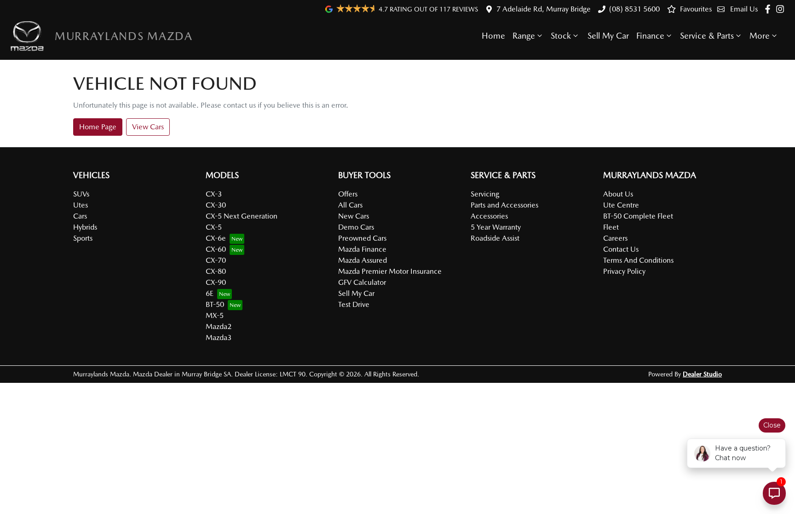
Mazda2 (218, 326)
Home (493, 35)
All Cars (350, 205)
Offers (347, 194)
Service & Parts (707, 35)
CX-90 (216, 282)
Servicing (485, 194)
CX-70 (216, 260)
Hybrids (85, 227)
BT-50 (215, 304)
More (759, 35)
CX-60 (216, 249)
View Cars (148, 126)
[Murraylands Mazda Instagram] (782, 9)
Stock (561, 35)
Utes (80, 205)
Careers (615, 238)
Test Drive (353, 304)
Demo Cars (356, 227)
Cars (80, 216)
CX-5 (214, 227)
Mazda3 (218, 337)
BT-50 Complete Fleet (638, 216)
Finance (650, 35)
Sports (82, 238)
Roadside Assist (495, 238)
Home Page (97, 126)
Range (524, 35)
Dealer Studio (702, 374)
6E (209, 293)
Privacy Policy (624, 271)
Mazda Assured (362, 260)
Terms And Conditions (638, 260)
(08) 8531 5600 (634, 9)
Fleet (611, 227)
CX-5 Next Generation (241, 216)
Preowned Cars (362, 238)
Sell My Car (608, 35)
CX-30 (216, 205)
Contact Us (621, 249)
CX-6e (216, 238)
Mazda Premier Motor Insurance (390, 271)
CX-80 (216, 271)
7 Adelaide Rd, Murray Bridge (543, 9)
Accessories (489, 216)
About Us (618, 194)
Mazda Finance (362, 249)
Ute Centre (621, 205)
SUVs (81, 194)
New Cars (353, 216)
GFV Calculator (362, 282)
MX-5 (215, 315)
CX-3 (214, 194)
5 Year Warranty (496, 227)
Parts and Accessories (504, 205)
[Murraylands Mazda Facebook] (769, 9)
